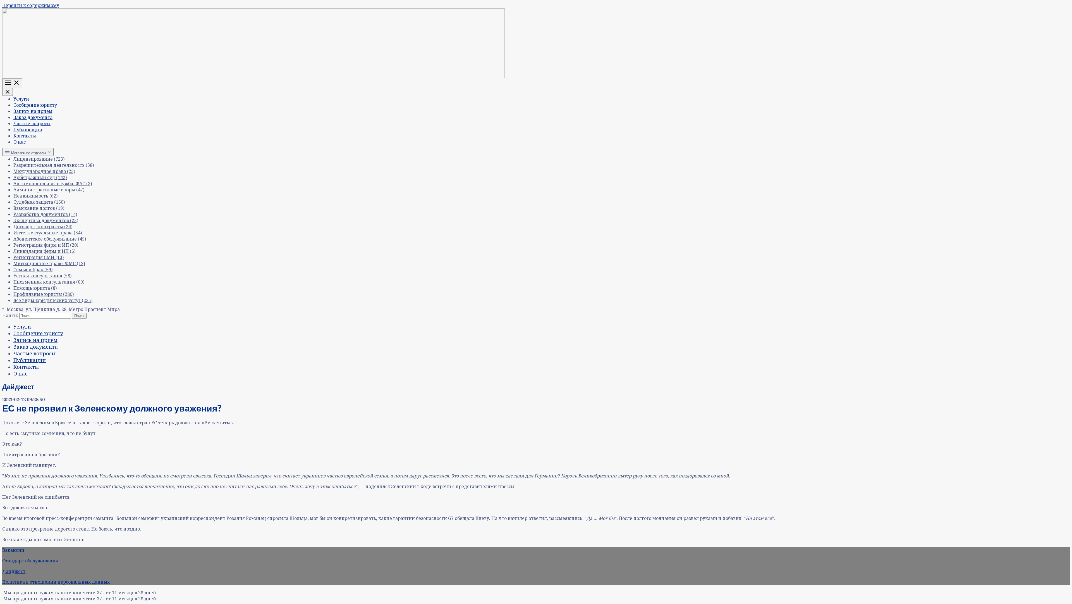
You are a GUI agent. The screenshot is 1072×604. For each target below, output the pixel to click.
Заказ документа (32, 117)
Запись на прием (32, 111)
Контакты (24, 136)
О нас (19, 142)
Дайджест (13, 571)
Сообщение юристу (35, 105)
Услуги (21, 99)
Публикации (27, 130)
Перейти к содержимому (30, 5)
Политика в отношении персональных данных (56, 582)
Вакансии (13, 550)
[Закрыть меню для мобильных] (7, 92)
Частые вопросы (32, 123)
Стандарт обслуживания (30, 561)
